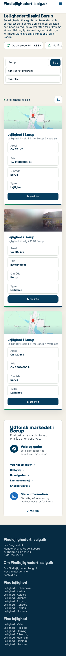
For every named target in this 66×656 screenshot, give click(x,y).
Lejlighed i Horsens (15, 611)
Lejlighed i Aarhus (14, 591)
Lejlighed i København (17, 588)
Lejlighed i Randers (15, 604)
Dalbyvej (15, 469)
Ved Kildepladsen (21, 464)
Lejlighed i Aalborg (15, 594)
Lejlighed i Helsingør (16, 640)
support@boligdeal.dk (17, 551)
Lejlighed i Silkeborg (16, 634)
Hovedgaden (18, 475)
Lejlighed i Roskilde (15, 627)
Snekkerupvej (19, 485)
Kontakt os (10, 574)
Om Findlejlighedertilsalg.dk (21, 568)
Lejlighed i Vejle (13, 624)
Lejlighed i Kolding (15, 607)
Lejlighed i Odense (15, 597)
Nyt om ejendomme (16, 571)
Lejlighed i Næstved (16, 644)
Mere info (33, 196)
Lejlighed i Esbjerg (15, 601)
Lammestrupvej (20, 480)
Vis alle (34, 510)
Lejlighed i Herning (15, 631)
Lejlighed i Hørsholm (16, 637)
